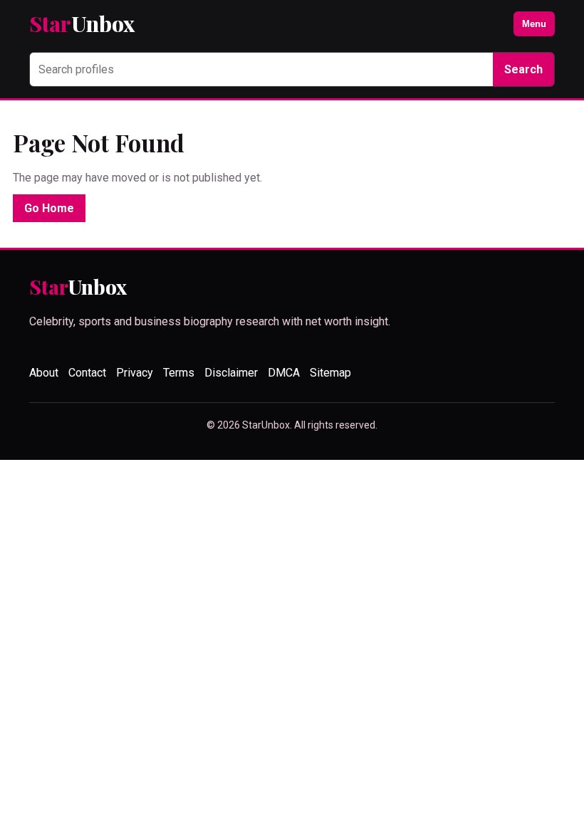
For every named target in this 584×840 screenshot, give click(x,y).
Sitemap (330, 372)
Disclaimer (231, 372)
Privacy (134, 372)
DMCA (284, 372)
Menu (534, 24)
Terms (178, 372)
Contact (87, 372)
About (43, 372)
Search (523, 69)
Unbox (82, 24)
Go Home (49, 208)
